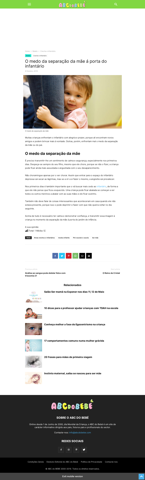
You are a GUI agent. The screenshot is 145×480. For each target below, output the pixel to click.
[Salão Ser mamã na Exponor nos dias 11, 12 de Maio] (33, 296)
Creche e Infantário (48, 51)
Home (27, 51)
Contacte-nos (111, 462)
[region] (72, 30)
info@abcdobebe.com (80, 432)
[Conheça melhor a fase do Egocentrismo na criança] (33, 329)
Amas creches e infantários (44, 238)
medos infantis (64, 238)
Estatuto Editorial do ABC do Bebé (62, 462)
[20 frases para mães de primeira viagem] (33, 362)
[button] (29, 4)
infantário (101, 186)
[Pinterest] (76, 449)
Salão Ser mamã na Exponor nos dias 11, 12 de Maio (74, 291)
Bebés (35, 51)
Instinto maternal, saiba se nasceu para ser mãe (72, 373)
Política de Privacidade (91, 462)
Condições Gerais (36, 462)
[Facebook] (61, 449)
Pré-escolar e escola (81, 238)
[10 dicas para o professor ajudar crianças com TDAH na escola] (33, 313)
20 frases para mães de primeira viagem (68, 357)
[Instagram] (69, 449)
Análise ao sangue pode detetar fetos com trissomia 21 (45, 274)
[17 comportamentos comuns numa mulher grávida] (33, 345)
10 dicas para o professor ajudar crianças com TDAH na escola (81, 308)
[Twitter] (84, 449)
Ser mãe (95, 238)
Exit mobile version (72, 476)
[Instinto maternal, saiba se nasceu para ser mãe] (33, 378)
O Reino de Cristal (111, 273)
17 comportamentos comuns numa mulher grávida (74, 340)
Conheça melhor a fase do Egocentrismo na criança (74, 324)
